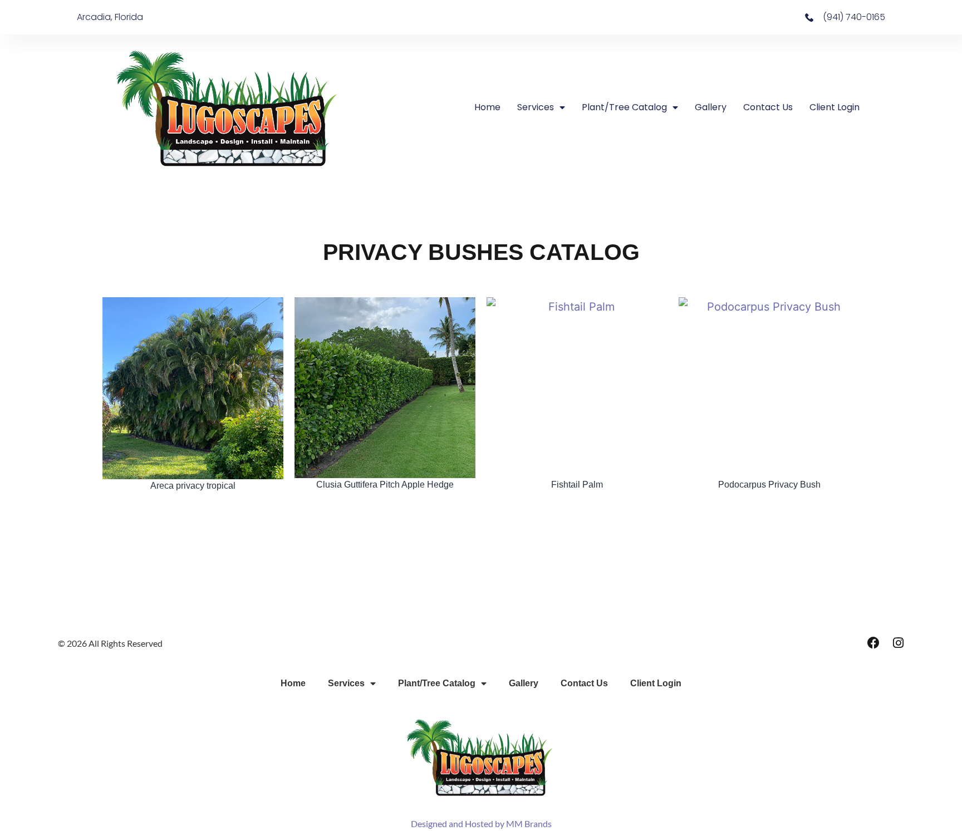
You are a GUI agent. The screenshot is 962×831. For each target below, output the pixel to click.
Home (487, 107)
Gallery (711, 107)
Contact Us (768, 107)
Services (535, 107)
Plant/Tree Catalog (624, 107)
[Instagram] (898, 643)
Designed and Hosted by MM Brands (481, 823)
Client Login (834, 107)
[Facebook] (873, 643)
